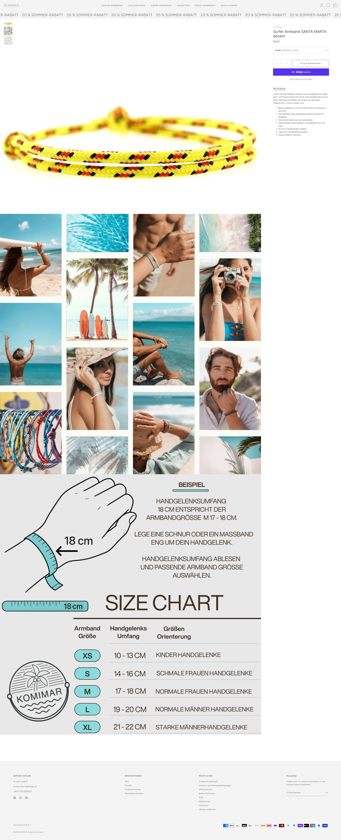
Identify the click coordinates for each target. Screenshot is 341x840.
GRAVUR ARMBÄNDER (112, 5)
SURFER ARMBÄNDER (161, 5)
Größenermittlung (132, 789)
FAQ (127, 781)
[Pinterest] (26, 798)
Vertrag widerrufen (207, 809)
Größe (278, 50)
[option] (8, 23)
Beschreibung (279, 88)
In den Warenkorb (310, 63)
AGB (201, 797)
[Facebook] (14, 798)
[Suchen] (328, 6)
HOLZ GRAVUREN (136, 5)
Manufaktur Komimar (134, 793)
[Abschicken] (326, 792)
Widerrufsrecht (205, 789)
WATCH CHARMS (229, 5)
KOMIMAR (277, 27)
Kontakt (128, 785)
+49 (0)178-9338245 (22, 791)
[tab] (280, 88)
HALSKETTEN (183, 5)
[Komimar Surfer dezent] (8, 31)
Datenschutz (204, 801)
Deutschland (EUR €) (21, 825)
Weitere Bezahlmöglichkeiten (301, 79)
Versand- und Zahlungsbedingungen (215, 785)
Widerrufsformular (207, 793)
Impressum (204, 805)
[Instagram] (20, 798)
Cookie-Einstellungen (208, 781)
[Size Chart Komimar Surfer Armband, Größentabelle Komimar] (8, 40)
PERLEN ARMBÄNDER (205, 5)
